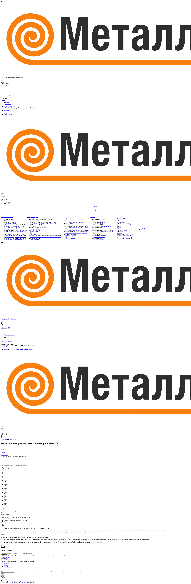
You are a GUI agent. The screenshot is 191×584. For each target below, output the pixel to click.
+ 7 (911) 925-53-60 (6, 95)
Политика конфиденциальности (10, 571)
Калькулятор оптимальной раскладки (28, 571)
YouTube (6, 113)
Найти (2, 574)
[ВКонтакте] (1, 439)
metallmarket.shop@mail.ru (8, 106)
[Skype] (14, 439)
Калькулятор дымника (57, 571)
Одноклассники (8, 114)
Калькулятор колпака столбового (71, 571)
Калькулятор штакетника (44, 571)
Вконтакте (6, 110)
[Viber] (10, 439)
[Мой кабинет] (1, 320)
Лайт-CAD (83, 571)
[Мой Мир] (6, 439)
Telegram (6, 111)
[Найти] (2, 81)
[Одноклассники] (3, 439)
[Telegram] (16, 439)
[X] (8, 439)
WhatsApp (6, 115)
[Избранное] (1, 436)
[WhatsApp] (12, 439)
